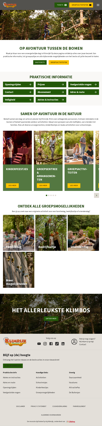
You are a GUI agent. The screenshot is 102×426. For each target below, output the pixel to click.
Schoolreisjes (41, 382)
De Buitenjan (74, 392)
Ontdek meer (51, 318)
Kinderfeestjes (42, 387)
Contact (82, 344)
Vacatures (73, 382)
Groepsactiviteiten (80, 5)
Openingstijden (9, 387)
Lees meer (12, 185)
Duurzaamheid (75, 377)
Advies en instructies (11, 377)
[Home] (10, 5)
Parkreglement (79, 406)
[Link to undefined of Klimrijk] (39, 344)
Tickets (60, 5)
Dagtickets (40, 62)
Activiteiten (41, 377)
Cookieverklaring (59, 406)
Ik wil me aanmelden (13, 366)
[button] (98, 5)
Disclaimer (20, 406)
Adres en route (9, 382)
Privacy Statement (38, 406)
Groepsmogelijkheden (45, 392)
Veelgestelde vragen (11, 392)
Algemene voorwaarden (51, 415)
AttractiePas (74, 387)
